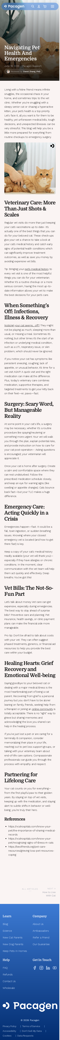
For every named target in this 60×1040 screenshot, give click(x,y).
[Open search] (32, 6)
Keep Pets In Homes (15, 951)
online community (42, 709)
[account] (38, 6)
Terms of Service (31, 1026)
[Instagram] (41, 968)
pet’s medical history (37, 269)
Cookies (7, 1035)
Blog (5, 924)
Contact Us (9, 981)
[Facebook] (35, 968)
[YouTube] (55, 968)
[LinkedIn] (48, 968)
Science (7, 930)
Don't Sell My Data (32, 1031)
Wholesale (9, 988)
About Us (38, 924)
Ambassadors (41, 930)
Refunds (7, 974)
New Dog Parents (13, 944)
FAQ (5, 967)
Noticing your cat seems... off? (22, 325)
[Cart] (45, 6)
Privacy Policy (9, 1026)
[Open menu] (53, 6)
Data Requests (25, 1035)
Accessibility (9, 1031)
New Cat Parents (12, 937)
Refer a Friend (41, 937)
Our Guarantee (41, 944)
